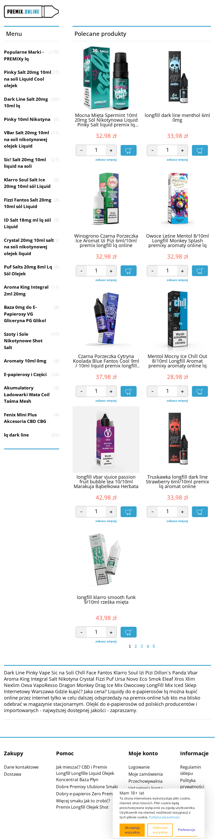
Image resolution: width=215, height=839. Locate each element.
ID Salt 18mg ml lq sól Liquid (31, 223)
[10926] (129, 150)
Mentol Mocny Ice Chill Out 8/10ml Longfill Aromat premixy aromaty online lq (177, 361)
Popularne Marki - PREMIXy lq (31, 55)
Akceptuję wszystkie (132, 830)
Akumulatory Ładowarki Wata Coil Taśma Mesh (31, 394)
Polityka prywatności (164, 817)
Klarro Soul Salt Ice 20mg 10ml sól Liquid (31, 183)
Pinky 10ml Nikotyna (31, 119)
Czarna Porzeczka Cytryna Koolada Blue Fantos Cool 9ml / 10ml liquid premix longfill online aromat (106, 361)
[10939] (129, 632)
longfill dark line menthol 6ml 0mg (177, 118)
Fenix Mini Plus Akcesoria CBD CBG (31, 418)
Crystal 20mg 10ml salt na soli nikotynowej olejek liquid (31, 246)
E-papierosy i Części (31, 374)
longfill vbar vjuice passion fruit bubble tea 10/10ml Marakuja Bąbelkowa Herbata (106, 481)
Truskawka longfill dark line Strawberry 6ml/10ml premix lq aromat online (177, 481)
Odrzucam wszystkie (160, 830)
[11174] (200, 391)
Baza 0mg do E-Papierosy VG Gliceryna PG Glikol (31, 313)
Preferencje (186, 830)
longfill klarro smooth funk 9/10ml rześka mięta (106, 600)
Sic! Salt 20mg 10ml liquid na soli (31, 162)
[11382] (129, 270)
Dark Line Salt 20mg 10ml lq (31, 102)
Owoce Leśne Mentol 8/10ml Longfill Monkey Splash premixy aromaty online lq (177, 240)
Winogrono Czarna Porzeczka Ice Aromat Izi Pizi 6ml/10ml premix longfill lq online (106, 240)
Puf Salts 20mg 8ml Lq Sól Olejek (31, 270)
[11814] (200, 270)
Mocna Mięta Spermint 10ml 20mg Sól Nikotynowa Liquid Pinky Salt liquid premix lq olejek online (106, 120)
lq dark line (31, 435)
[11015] (129, 511)
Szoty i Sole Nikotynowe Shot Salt (31, 340)
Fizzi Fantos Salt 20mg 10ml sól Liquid (31, 203)
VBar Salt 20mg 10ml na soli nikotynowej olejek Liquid (31, 139)
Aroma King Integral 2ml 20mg (31, 290)
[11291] (129, 391)
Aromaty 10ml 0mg (31, 361)
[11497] (200, 511)
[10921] (200, 150)
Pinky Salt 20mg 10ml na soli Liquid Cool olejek (31, 78)
